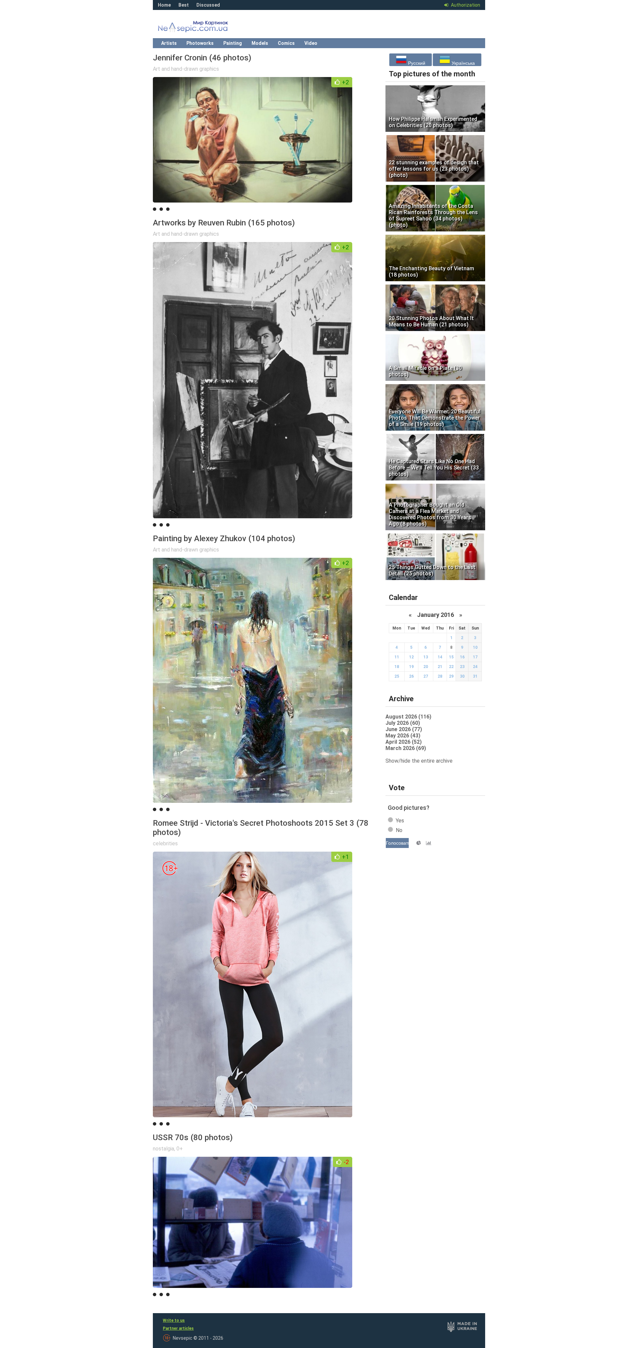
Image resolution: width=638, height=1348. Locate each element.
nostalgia (163, 1148)
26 (411, 676)
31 (475, 676)
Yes (400, 820)
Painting (232, 43)
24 (475, 666)
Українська (462, 63)
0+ (179, 1148)
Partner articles (178, 1328)
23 (462, 666)
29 (451, 676)
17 (475, 657)
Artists (169, 43)
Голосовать (397, 843)
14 (440, 657)
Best (183, 5)
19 (411, 666)
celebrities (165, 843)
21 (440, 666)
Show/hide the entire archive (419, 761)
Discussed (208, 5)
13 (425, 657)
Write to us (174, 1320)
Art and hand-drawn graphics (186, 69)
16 (462, 657)
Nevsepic (203, 28)
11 (396, 657)
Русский (416, 63)
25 (396, 676)
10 (475, 647)
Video (310, 43)
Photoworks (200, 43)
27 (425, 676)
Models (260, 43)
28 (440, 676)
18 (396, 666)
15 (451, 657)
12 (411, 657)
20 (425, 666)
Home (164, 5)
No (399, 830)
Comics (286, 43)
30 (462, 676)
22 (451, 666)
